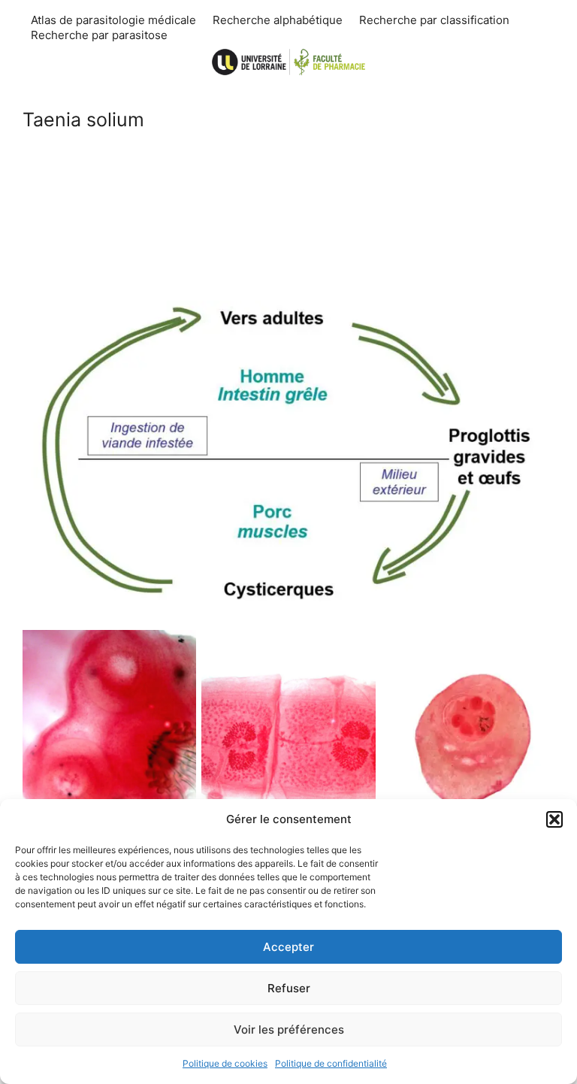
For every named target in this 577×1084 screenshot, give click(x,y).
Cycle (289, 157)
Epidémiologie (289, 265)
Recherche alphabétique (278, 20)
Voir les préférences (289, 1029)
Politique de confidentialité (331, 1063)
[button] (554, 819)
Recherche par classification (434, 20)
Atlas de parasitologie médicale (113, 20)
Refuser (288, 988)
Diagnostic (289, 211)
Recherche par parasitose (99, 35)
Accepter (288, 947)
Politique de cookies (225, 1063)
